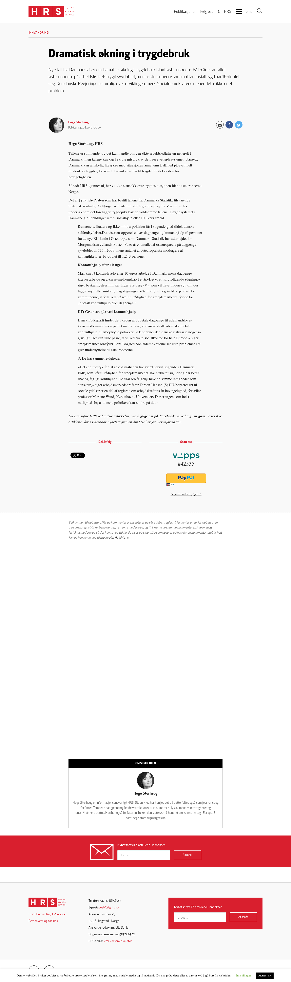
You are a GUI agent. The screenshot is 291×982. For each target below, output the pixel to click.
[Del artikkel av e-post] (220, 125)
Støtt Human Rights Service (47, 914)
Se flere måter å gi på (184, 494)
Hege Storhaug (78, 122)
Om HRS (224, 12)
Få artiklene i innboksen (141, 845)
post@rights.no (108, 907)
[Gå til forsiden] (47, 902)
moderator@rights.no (114, 537)
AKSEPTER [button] (264, 975)
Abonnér (187, 855)
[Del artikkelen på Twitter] (238, 125)
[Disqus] (145, 592)
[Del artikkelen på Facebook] (229, 125)
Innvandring (38, 32)
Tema (248, 12)
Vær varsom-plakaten (118, 941)
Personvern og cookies (43, 921)
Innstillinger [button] (243, 975)
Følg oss (206, 12)
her (148, 421)
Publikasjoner (185, 12)
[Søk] (259, 11)
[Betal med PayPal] (186, 478)
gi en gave (197, 416)
